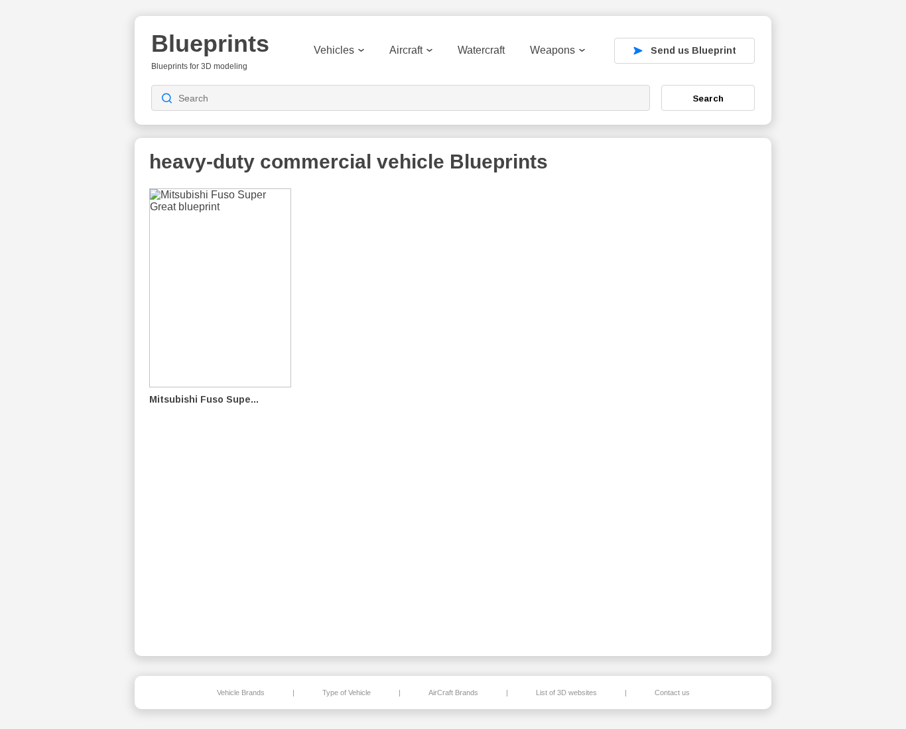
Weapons (552, 50)
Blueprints (210, 43)
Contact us (672, 692)
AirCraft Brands (453, 692)
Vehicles (334, 50)
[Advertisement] (688, 412)
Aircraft (405, 50)
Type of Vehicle (346, 692)
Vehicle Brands (241, 692)
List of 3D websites (566, 692)
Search (708, 98)
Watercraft (481, 50)
